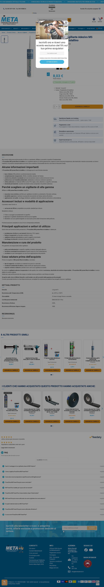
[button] (66, 272)
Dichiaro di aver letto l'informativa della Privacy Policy (53, 307)
